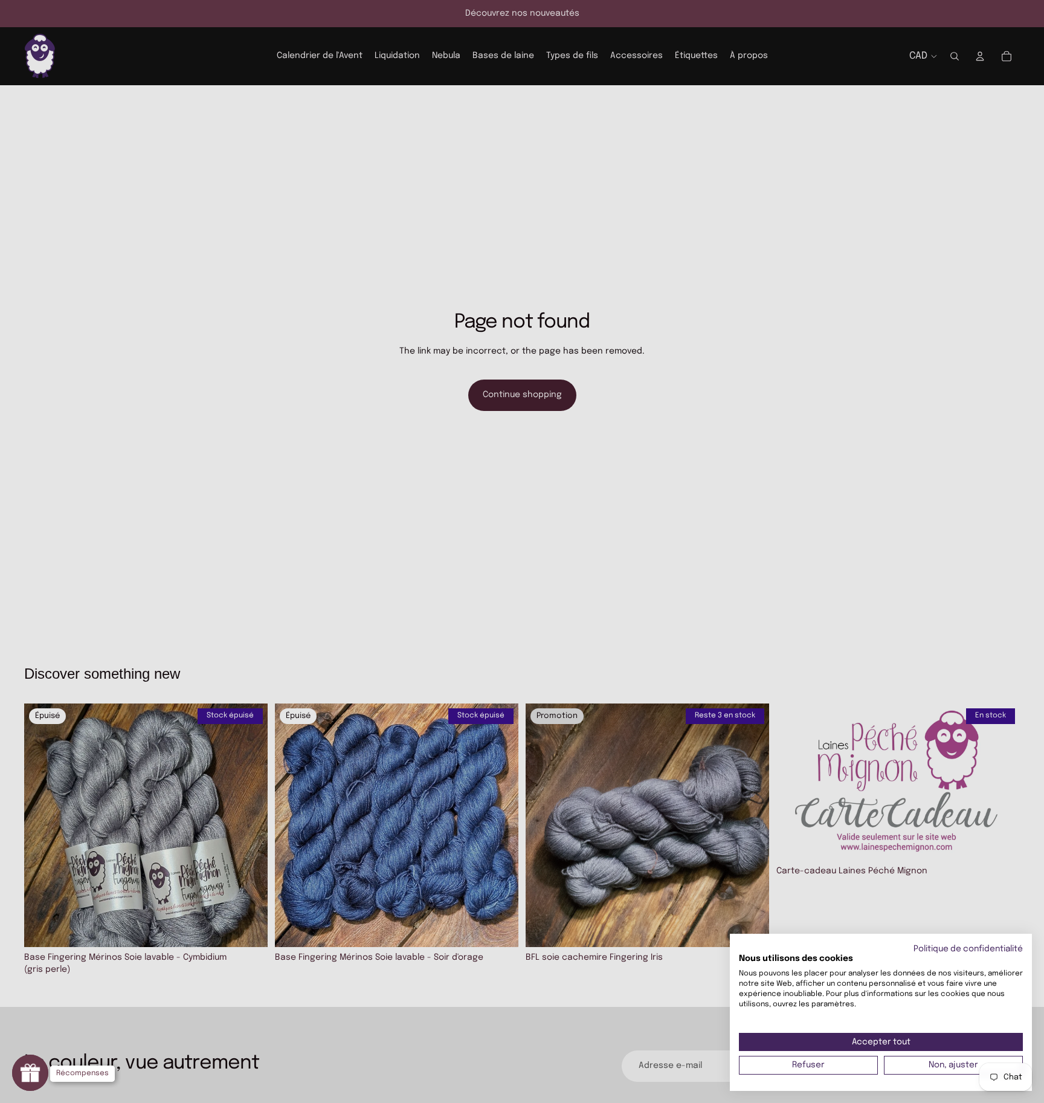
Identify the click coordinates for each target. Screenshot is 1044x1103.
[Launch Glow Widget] (30, 1073)
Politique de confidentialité (968, 949)
